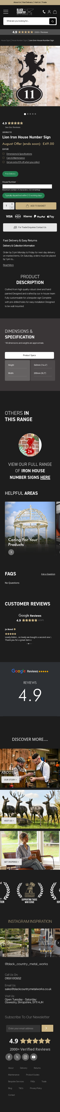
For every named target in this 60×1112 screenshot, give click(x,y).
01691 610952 (13, 978)
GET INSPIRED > (11, 861)
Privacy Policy (36, 1088)
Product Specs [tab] (29, 355)
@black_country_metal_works (26, 964)
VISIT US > (9, 820)
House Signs (6, 40)
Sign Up (47, 1028)
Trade (44, 2)
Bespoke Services (16, 1082)
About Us (17, 2)
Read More (8, 265)
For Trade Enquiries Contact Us (32, 227)
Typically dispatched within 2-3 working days (23, 196)
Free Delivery (10, 174)
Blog (10, 1088)
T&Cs (21, 1088)
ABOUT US (10, 772)
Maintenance (13, 1075)
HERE (45, 477)
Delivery (23, 1068)
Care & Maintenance (16, 158)
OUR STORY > (10, 779)
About (10, 1068)
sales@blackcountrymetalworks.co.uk (28, 989)
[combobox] (30, 21)
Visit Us (37, 2)
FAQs (33, 1082)
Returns (37, 1068)
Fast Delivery (27, 2)
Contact (11, 1095)
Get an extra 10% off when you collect (23, 162)
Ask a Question (48, 574)
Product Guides (32, 1075)
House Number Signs (20, 40)
